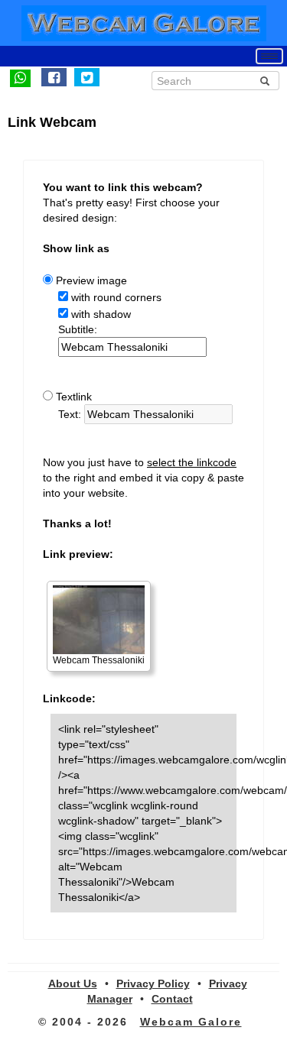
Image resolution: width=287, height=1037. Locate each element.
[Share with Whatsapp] (20, 77)
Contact (172, 999)
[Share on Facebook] (54, 77)
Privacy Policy (153, 983)
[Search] (265, 81)
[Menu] (269, 56)
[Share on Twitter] (86, 77)
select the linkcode (191, 462)
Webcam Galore (191, 1022)
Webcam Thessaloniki (99, 660)
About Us (72, 983)
